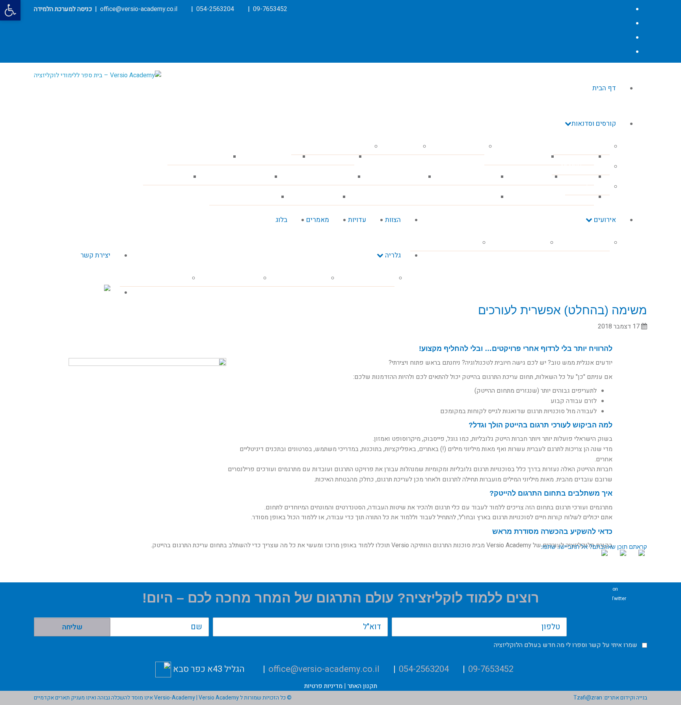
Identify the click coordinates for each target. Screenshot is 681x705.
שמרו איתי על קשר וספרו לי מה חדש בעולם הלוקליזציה (565, 645)
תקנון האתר (362, 686)
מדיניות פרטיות (323, 686)
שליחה (72, 627)
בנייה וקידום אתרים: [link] (624, 698)
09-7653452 (270, 9)
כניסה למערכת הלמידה (63, 9)
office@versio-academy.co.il (138, 9)
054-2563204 (215, 9)
